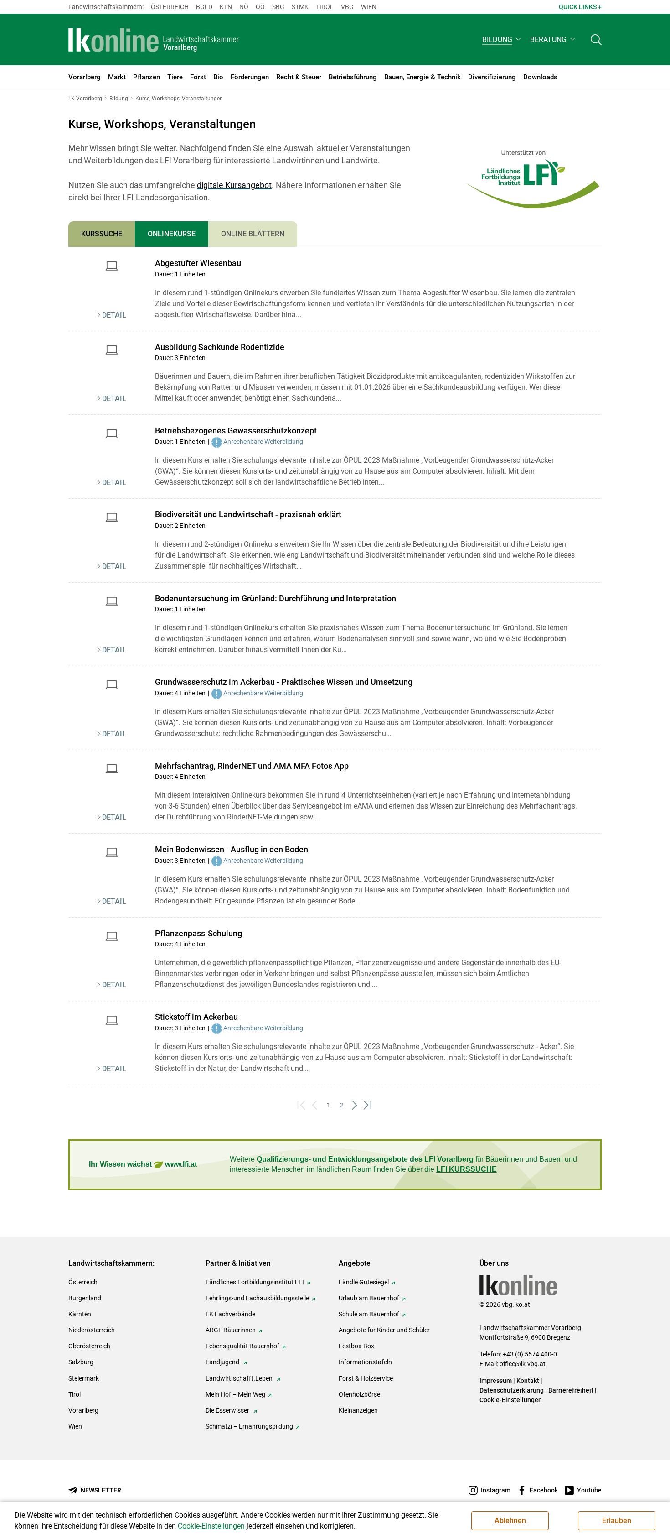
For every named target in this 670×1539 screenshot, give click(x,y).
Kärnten (79, 1314)
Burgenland (84, 1298)
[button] (502, 39)
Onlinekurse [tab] (172, 234)
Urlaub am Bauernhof (369, 1298)
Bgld (204, 6)
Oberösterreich (89, 1346)
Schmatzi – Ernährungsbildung (249, 1426)
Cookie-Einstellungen (510, 1399)
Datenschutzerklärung (511, 1390)
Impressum (495, 1380)
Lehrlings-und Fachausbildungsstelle (257, 1298)
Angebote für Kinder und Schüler (384, 1330)
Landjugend (223, 1362)
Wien (368, 6)
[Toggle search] (596, 39)
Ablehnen (510, 1520)
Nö (243, 6)
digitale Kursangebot (234, 185)
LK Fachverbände (230, 1314)
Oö (260, 6)
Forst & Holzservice (366, 1378)
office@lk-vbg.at (523, 1363)
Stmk (300, 6)
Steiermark (83, 1378)
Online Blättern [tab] (252, 234)
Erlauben (616, 1520)
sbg (278, 6)
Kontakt (527, 1380)
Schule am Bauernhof (369, 1314)
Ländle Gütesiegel (364, 1282)
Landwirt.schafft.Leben (240, 1378)
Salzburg (80, 1362)
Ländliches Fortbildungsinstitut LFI (255, 1282)
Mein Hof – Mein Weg (235, 1394)
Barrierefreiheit (570, 1390)
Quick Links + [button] (580, 6)
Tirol (325, 6)
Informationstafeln (365, 1362)
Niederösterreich (91, 1330)
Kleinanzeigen (358, 1410)
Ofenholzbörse (359, 1394)
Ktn (226, 6)
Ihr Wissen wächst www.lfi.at (143, 1164)
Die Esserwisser (228, 1410)
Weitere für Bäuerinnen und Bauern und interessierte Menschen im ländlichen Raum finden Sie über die (403, 1164)
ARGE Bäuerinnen (231, 1330)
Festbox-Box (356, 1346)
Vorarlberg (83, 1410)
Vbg (347, 6)
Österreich (170, 6)
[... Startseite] (153, 40)
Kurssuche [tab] (101, 234)
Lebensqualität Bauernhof (242, 1346)
